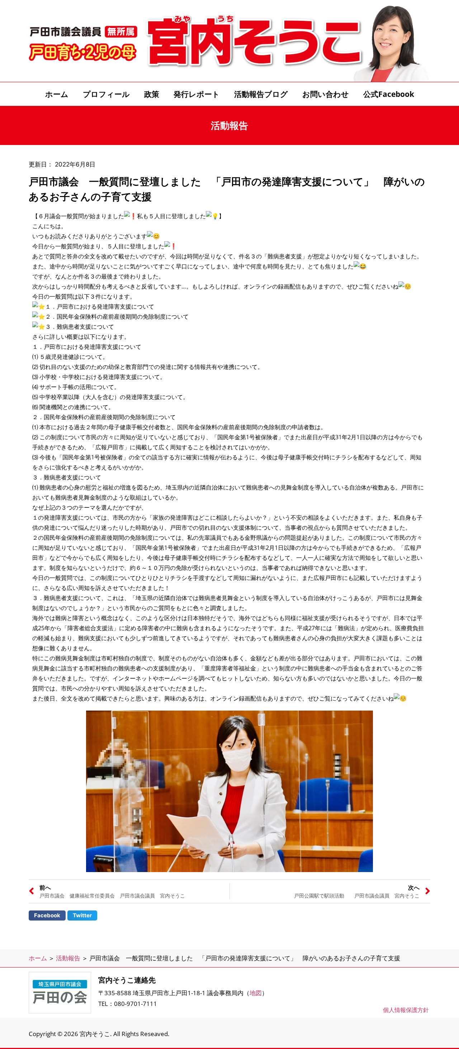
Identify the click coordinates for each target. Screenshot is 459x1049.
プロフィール (106, 94)
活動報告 (68, 958)
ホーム (56, 94)
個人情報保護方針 (406, 1010)
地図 (256, 993)
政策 (151, 94)
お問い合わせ (325, 94)
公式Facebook (388, 94)
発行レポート (197, 94)
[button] (47, 915)
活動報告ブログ (261, 94)
